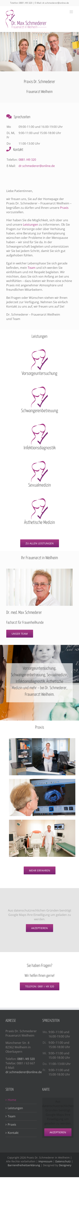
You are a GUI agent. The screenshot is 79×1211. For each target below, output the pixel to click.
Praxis (64, 208)
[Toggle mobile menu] (71, 12)
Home (12, 1100)
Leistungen (31, 225)
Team (32, 268)
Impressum (45, 1161)
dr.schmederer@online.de (55, 2)
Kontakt (13, 1133)
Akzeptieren (39, 928)
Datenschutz (63, 1161)
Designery (65, 1165)
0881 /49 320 (25, 2)
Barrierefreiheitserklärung (24, 1165)
